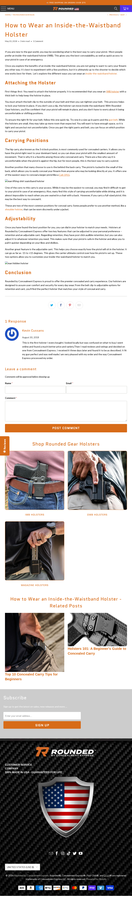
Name (9, 383)
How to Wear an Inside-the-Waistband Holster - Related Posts (66, 602)
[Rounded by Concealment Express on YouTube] (80, 853)
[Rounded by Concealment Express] (66, 8)
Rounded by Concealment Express (31, 875)
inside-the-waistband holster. (101, 73)
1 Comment (38, 41)
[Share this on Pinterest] (70, 305)
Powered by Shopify (96, 879)
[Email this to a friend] (79, 305)
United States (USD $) (20, 867)
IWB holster (112, 91)
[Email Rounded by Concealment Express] (50, 853)
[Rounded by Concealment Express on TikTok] (69, 853)
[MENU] (2, 8)
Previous (113, 15)
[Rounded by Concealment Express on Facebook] (56, 853)
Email (69, 383)
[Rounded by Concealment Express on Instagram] (62, 853)
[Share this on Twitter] (52, 305)
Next (122, 15)
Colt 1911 (64, 174)
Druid (107, 875)
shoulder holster (14, 209)
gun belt (113, 119)
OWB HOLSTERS (97, 484)
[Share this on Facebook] (61, 305)
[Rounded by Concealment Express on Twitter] (74, 853)
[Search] (116, 8)
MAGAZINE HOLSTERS (34, 554)
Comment (11, 398)
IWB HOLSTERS (34, 484)
